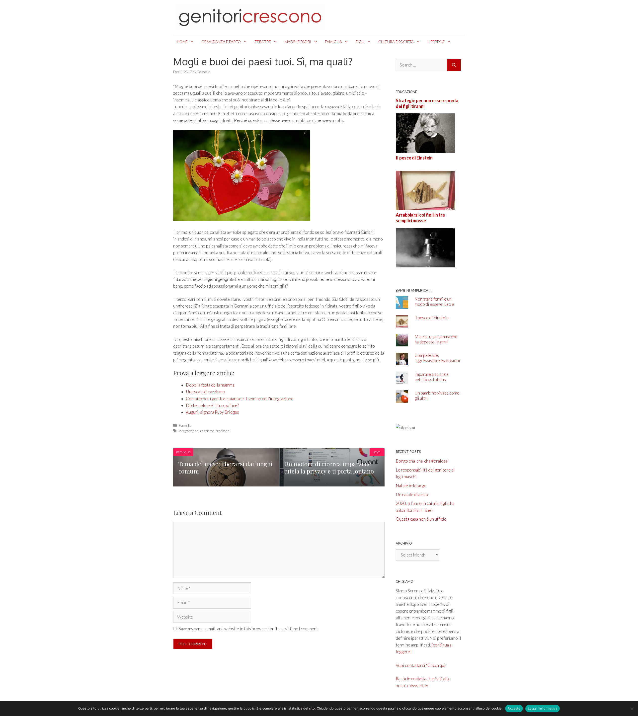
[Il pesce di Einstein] (425, 206)
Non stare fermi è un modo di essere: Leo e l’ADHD (434, 304)
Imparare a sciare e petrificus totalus (431, 377)
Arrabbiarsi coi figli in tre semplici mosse (420, 217)
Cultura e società (396, 41)
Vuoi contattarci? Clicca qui (420, 665)
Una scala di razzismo (205, 391)
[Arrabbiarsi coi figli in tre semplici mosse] (425, 263)
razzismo (207, 431)
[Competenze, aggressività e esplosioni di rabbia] (402, 361)
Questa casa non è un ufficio (421, 519)
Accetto (514, 708)
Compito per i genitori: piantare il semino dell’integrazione (239, 398)
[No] (631, 708)
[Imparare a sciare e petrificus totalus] (402, 380)
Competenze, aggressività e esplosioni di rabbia (437, 360)
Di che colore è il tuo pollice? (212, 405)
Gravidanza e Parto (221, 41)
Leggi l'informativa (542, 708)
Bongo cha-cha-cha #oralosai (422, 461)
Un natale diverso (412, 494)
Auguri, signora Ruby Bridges (212, 412)
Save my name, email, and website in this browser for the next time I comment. (249, 628)
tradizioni (223, 431)
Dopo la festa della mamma (210, 385)
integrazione (189, 431)
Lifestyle (436, 41)
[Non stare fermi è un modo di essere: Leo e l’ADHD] (402, 305)
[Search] (454, 65)
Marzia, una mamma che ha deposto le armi (435, 339)
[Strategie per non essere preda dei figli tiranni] (425, 149)
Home (182, 41)
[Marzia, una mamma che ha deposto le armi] (402, 342)
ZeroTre (262, 41)
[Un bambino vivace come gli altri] (402, 399)
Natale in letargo (411, 485)
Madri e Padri (298, 41)
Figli (360, 41)
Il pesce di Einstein (414, 157)
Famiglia (333, 41)
